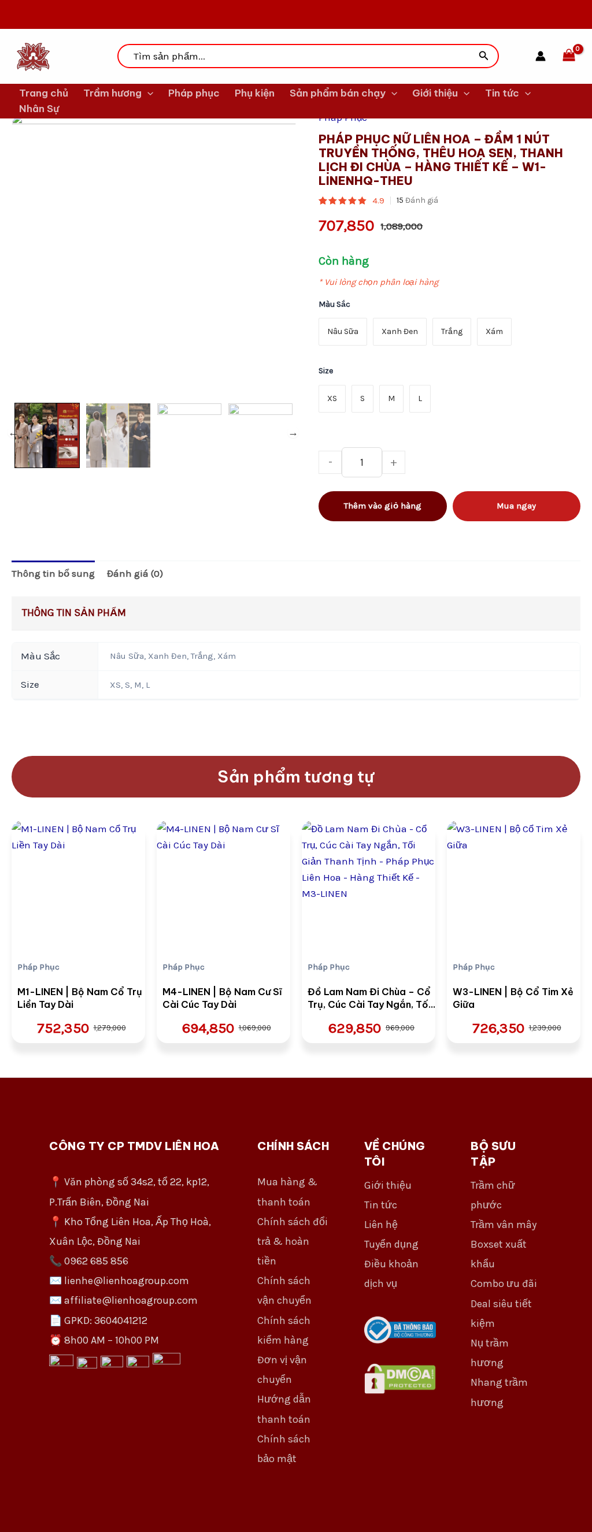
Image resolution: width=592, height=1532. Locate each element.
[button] (484, 56)
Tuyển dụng (391, 1244)
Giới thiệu (435, 93)
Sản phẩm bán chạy (338, 93)
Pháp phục (194, 93)
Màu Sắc (334, 304)
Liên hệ (381, 1224)
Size (326, 371)
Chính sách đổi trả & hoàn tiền (292, 1241)
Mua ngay (516, 505)
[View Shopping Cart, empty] (568, 56)
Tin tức (502, 93)
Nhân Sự (39, 108)
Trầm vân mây (503, 1224)
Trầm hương (112, 93)
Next (293, 432)
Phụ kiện (255, 93)
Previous (13, 432)
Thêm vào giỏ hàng (382, 505)
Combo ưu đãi (504, 1283)
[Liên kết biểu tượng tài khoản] (540, 56)
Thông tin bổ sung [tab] (53, 573)
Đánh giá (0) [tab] (135, 573)
